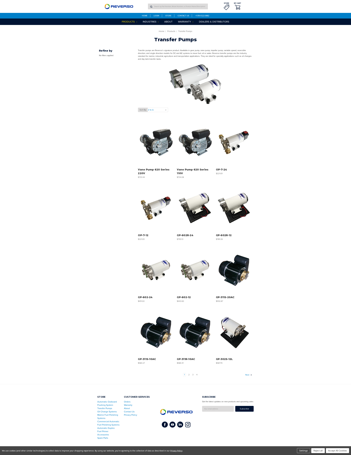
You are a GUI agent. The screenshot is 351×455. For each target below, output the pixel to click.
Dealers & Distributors (214, 21)
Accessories (103, 434)
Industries (150, 21)
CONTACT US (183, 16)
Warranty (185, 21)
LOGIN (156, 16)
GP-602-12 (184, 297)
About (168, 21)
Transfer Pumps (104, 408)
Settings (303, 450)
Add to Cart (156, 147)
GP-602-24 (145, 297)
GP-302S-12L (224, 359)
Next (247, 375)
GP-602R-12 (224, 235)
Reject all (318, 450)
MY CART (237, 3)
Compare (155, 142)
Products (128, 21)
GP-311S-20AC (225, 297)
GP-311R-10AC (186, 359)
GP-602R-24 (185, 235)
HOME (144, 16)
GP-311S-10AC (147, 359)
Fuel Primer (102, 431)
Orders (127, 401)
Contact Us (129, 411)
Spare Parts (102, 438)
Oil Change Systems (107, 411)
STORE (226, 3)
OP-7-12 (143, 235)
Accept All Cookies (337, 450)
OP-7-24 (221, 169)
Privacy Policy (130, 415)
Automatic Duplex (106, 428)
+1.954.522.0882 (202, 16)
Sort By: (143, 110)
